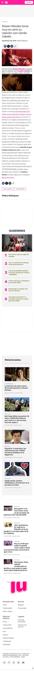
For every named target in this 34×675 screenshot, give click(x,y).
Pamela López (17, 425)
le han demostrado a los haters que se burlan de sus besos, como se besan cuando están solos (16, 114)
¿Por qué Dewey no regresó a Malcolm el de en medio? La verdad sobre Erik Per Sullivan (16, 529)
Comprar (29, 2)
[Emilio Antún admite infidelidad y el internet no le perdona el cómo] (17, 469)
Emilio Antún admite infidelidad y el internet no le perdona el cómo (17, 483)
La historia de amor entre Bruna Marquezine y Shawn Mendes (16, 388)
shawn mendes (20, 189)
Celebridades (9, 383)
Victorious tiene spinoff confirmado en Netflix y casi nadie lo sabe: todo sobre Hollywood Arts (16, 566)
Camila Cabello (23, 71)
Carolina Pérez (19, 393)
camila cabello (7, 189)
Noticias (4, 21)
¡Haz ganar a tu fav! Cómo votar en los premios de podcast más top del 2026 (16, 512)
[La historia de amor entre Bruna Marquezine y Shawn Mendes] (17, 374)
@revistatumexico (8, 177)
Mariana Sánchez (18, 457)
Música (7, 446)
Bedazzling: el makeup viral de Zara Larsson (18, 290)
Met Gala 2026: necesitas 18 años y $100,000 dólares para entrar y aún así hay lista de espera (17, 419)
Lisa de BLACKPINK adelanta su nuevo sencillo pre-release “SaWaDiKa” (18, 272)
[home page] (6, 2)
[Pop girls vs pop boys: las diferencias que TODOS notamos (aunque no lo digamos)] (17, 437)
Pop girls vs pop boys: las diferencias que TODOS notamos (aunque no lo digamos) (15, 451)
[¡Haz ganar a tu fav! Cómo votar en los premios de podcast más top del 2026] (8, 508)
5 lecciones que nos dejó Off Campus (18, 255)
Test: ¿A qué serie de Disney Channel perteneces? (18, 263)
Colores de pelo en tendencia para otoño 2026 (18, 281)
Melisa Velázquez (22, 41)
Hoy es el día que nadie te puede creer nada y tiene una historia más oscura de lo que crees (17, 548)
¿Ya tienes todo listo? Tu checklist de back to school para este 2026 (18, 299)
